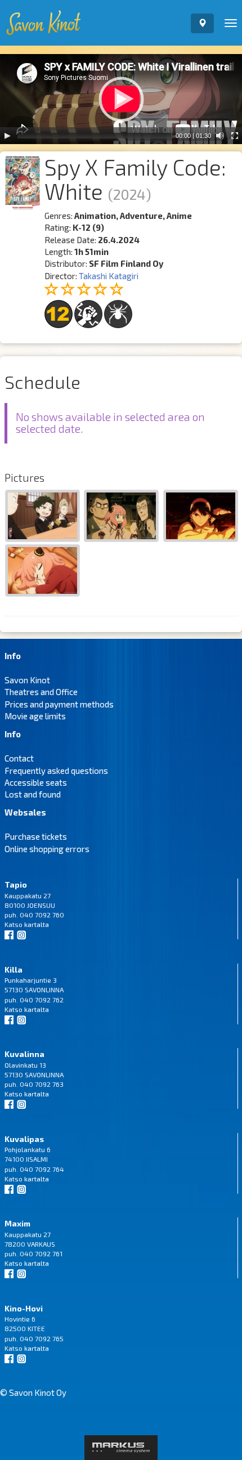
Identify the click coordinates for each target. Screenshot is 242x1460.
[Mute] (220, 135)
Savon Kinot (27, 680)
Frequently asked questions (56, 770)
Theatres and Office (41, 692)
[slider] (94, 135)
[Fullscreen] (234, 135)
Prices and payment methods (59, 704)
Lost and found (33, 794)
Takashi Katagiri (108, 276)
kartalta (36, 924)
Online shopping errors (47, 849)
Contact (19, 758)
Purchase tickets (36, 836)
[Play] (7, 135)
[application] (121, 99)
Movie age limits (35, 716)
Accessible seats (36, 782)
